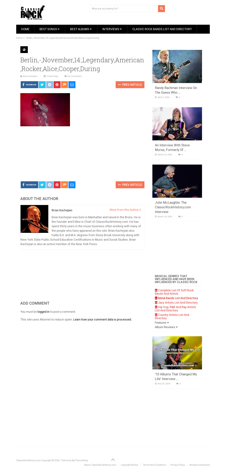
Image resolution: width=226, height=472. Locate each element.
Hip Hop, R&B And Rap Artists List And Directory (175, 308)
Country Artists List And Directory (172, 316)
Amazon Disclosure (199, 465)
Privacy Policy (178, 465)
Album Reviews (165, 327)
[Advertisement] (82, 154)
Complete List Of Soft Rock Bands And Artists (174, 292)
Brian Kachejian (30, 76)
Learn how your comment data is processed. (102, 319)
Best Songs (49, 29)
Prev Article (132, 84)
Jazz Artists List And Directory (177, 302)
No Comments (74, 76)
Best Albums (80, 29)
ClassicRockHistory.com (28, 460)
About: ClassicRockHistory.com (100, 465)
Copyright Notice (129, 465)
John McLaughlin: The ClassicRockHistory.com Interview (173, 207)
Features (161, 322)
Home (25, 29)
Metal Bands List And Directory (177, 298)
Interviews (111, 29)
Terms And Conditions (154, 465)
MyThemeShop (80, 460)
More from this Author (124, 209)
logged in (43, 311)
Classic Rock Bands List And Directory (162, 29)
